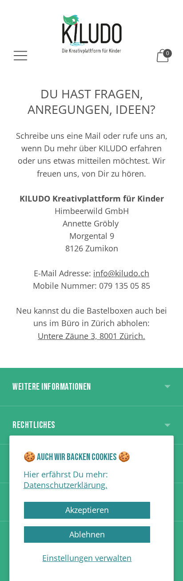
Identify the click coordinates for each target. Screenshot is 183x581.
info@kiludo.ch (121, 273)
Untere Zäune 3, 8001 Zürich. (91, 336)
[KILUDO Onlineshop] (91, 34)
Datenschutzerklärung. (65, 485)
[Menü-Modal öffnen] (20, 55)
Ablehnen (87, 534)
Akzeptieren (87, 509)
